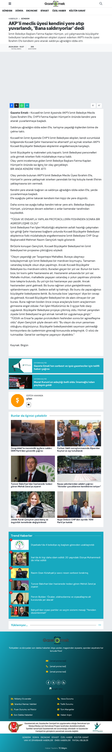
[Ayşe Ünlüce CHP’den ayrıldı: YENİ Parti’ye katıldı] (79, 504)
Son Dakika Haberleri (23, 715)
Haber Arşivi (66, 715)
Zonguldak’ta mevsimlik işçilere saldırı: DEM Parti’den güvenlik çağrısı (31, 449)
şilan (29, 398)
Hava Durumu (67, 698)
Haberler (13, 18)
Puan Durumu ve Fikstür (25, 709)
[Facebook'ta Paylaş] (12, 105)
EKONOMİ (31, 11)
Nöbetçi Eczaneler (22, 698)
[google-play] (56, 688)
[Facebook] (48, 682)
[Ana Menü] (10, 3)
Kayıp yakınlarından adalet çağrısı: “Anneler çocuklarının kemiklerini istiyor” (79, 485)
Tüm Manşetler (67, 709)
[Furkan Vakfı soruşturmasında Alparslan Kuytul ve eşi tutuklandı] (79, 432)
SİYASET (44, 11)
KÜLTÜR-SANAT (77, 11)
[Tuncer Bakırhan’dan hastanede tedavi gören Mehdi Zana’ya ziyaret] (33, 468)
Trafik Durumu (66, 704)
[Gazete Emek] (55, 3)
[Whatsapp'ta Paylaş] (21, 105)
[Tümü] (99, 625)
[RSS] (63, 682)
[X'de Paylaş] (16, 105)
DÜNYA (19, 11)
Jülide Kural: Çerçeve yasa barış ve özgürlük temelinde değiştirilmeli (29, 521)
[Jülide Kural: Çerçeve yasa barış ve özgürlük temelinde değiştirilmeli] (33, 504)
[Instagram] (58, 682)
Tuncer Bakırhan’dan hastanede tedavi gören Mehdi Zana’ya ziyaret (31, 485)
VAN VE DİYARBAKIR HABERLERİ (38, 740)
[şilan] (17, 400)
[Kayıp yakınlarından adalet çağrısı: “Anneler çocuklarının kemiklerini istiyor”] (79, 468)
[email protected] (58, 661)
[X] (53, 682)
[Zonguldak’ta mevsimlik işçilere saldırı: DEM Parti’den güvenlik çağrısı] (33, 432)
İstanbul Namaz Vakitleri (25, 704)
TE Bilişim (63, 748)
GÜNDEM (7, 11)
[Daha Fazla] (27, 105)
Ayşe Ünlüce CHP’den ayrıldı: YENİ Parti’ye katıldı (75, 521)
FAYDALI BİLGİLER (80, 740)
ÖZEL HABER (59, 11)
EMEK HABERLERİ (62, 740)
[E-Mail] (28, 404)
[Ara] (100, 3)
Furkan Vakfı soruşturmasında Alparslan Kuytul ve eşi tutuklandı (78, 449)
